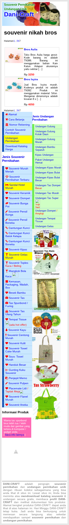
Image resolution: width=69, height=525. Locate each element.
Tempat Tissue (17, 319)
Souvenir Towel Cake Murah (16, 350)
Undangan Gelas (44, 226)
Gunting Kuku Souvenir (15, 371)
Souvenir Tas (17, 297)
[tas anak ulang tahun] (46, 418)
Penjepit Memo (18, 378)
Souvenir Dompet (19, 198)
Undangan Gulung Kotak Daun (45, 133)
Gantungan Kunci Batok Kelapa (17, 235)
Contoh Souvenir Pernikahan (15, 131)
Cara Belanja (16, 119)
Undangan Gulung (45, 126)
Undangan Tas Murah (47, 193)
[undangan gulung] (46, 311)
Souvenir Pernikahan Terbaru (17, 178)
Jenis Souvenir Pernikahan (13, 159)
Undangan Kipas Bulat (47, 172)
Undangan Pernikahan (12, 139)
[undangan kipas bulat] (46, 334)
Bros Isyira (31, 79)
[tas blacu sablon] (46, 362)
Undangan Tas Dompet (48, 185)
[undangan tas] (46, 248)
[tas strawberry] (46, 387)
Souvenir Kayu (17, 329)
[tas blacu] (46, 276)
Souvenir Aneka (18, 404)
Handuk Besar (17, 364)
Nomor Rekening (19, 124)
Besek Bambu (17, 292)
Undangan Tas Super (46, 198)
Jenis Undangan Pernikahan (43, 118)
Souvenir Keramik (19, 193)
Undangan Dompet (45, 210)
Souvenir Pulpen (18, 383)
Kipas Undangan (44, 154)
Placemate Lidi (18, 388)
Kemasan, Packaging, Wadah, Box (17, 284)
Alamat (12, 114)
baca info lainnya (14, 434)
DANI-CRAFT (58, 508)
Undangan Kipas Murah (48, 167)
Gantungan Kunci (19, 227)
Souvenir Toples (18, 262)
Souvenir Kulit (17, 343)
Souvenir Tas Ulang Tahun (15, 313)
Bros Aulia (30, 49)
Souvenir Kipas (18, 249)
